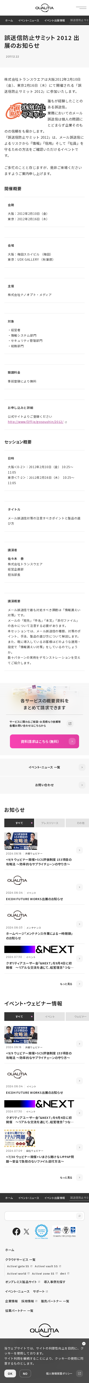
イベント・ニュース (28, 20)
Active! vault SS (46, 1266)
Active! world (16, 1273)
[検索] (79, 1216)
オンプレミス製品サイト (21, 1282)
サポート (39, 1291)
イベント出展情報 (54, 20)
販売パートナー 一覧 (55, 1301)
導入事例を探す (55, 1282)
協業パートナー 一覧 (19, 1310)
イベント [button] (50, 1016)
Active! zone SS (43, 1273)
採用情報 (27, 1301)
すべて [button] (19, 823)
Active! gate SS (18, 1266)
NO (25, 1373)
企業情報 (11, 1301)
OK (10, 1373)
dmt (63, 1273)
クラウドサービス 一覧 (20, 1259)
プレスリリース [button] (49, 823)
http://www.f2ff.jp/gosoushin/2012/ (36, 421)
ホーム (9, 20)
